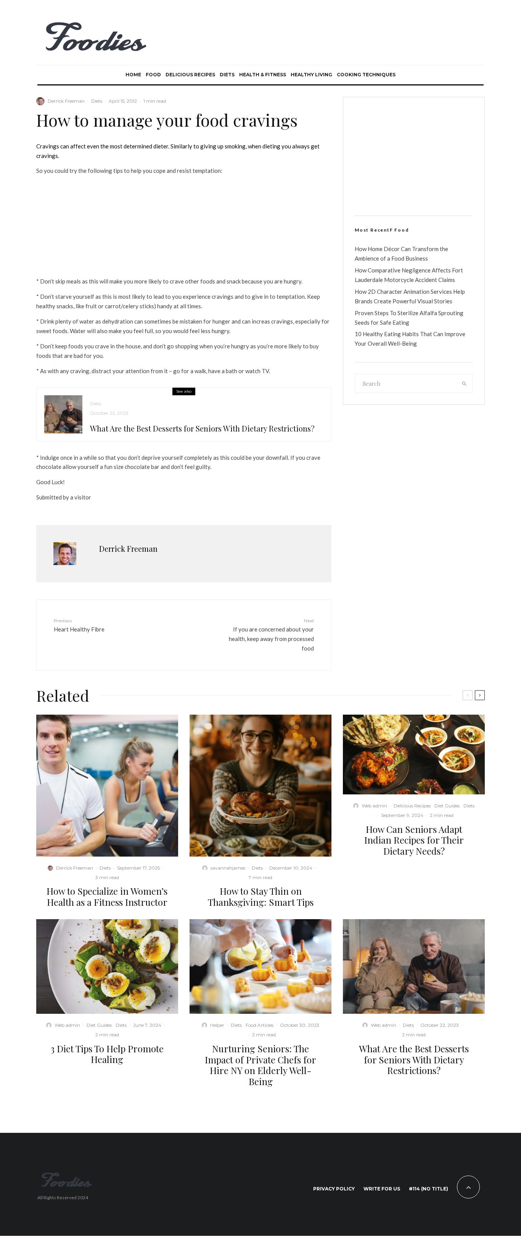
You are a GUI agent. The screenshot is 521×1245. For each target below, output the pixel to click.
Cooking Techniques (366, 74)
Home (133, 74)
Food (153, 74)
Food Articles (259, 1025)
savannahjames (228, 868)
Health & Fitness (262, 74)
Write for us (381, 1189)
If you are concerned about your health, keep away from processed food (271, 635)
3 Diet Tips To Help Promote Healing (107, 1054)
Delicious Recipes (190, 74)
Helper (217, 1025)
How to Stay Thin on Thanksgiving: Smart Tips (261, 897)
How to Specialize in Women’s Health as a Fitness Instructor (107, 897)
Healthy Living (311, 74)
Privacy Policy (334, 1189)
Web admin (374, 806)
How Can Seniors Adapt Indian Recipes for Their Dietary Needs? (414, 840)
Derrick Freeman (66, 101)
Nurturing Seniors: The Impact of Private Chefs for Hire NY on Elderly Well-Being (260, 1065)
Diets (227, 74)
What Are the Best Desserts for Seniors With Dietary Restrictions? (202, 428)
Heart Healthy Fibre (79, 625)
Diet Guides (447, 806)
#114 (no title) (428, 1189)
